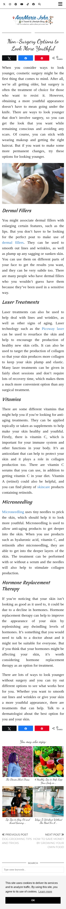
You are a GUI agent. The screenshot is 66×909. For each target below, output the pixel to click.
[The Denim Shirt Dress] (17, 761)
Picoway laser (53, 328)
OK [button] (33, 900)
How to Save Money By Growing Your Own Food (48, 841)
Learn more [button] (45, 891)
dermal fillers (13, 242)
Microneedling (13, 512)
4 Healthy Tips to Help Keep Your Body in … (48, 781)
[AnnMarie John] (33, 16)
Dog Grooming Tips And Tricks (17, 839)
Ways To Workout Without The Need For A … (48, 821)
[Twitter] (4, 4)
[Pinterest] (16, 4)
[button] (61, 4)
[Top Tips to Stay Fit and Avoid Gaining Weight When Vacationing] (17, 801)
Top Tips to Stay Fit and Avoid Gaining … (17, 821)
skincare (43, 487)
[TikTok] (28, 4)
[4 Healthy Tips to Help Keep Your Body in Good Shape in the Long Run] (48, 761)
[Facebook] (33, 4)
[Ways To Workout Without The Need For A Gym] (48, 801)
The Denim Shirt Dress (17, 779)
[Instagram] (10, 4)
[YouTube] (21, 4)
